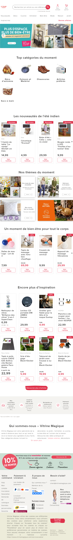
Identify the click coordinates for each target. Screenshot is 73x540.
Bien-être (43, 16)
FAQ (3, 483)
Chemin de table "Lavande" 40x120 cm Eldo (6, 146)
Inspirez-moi (5, 20)
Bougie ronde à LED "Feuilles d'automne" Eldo (64, 145)
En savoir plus (36, 440)
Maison (60, 16)
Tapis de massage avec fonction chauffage (26, 254)
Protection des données (58, 534)
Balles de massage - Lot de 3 (8, 253)
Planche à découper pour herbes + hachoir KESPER (64, 317)
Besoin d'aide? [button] (57, 476)
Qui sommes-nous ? (39, 483)
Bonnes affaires (65, 20)
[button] (6, 477)
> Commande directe (43, 11)
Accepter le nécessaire (57, 532)
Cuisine (23, 16)
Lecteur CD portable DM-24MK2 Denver (26, 314)
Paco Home (5, 353)
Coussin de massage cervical (44, 252)
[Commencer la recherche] (48, 7)
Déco (15, 16)
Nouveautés (5, 16)
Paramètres (53, 533)
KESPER (61, 311)
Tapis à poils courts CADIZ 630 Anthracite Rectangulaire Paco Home (7, 362)
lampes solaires (54, 438)
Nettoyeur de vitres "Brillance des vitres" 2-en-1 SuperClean (8, 315)
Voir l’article (8, 160)
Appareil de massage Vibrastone (63, 253)
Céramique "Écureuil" (26, 142)
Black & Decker (25, 353)
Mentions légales (56, 530)
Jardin (69, 16)
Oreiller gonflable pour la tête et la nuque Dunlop (46, 314)
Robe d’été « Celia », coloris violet (45, 139)
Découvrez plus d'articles (36, 388)
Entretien (33, 16)
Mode (52, 16)
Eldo (22, 137)
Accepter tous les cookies (57, 520)
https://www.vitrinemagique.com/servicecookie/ (25, 537)
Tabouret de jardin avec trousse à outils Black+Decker (45, 360)
